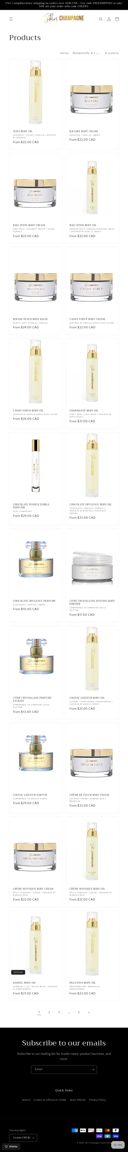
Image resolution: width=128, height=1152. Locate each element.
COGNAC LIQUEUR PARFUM (30, 795)
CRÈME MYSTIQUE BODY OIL (87, 889)
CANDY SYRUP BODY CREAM (87, 319)
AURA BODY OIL (23, 131)
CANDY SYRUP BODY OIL (28, 410)
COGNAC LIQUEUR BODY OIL (87, 698)
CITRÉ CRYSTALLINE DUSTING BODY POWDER (92, 603)
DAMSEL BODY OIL (24, 983)
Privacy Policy (97, 1099)
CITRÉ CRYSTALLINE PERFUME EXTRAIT (32, 700)
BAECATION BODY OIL (83, 225)
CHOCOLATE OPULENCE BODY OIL (91, 504)
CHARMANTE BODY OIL (84, 410)
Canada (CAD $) (21, 1137)
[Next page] (89, 1012)
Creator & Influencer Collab (50, 1099)
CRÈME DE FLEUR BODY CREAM (89, 795)
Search (26, 1099)
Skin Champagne (92, 1143)
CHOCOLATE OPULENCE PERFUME (34, 601)
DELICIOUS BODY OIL (83, 983)
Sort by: (64, 53)
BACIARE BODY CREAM (84, 131)
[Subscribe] (93, 1069)
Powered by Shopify (109, 1143)
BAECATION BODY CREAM (29, 225)
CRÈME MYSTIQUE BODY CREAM (33, 889)
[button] (11, 19)
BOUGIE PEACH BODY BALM (30, 319)
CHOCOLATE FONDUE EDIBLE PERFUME (31, 506)
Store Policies (78, 1099)
